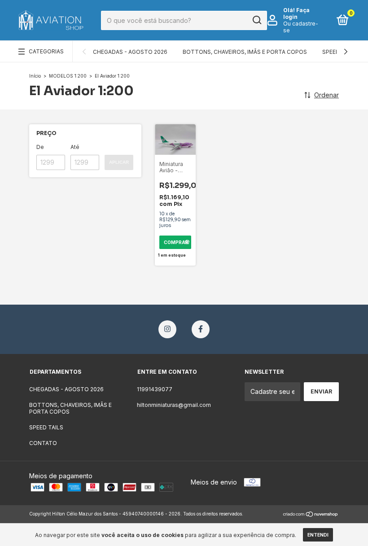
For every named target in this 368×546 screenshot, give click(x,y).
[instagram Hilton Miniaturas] (167, 329)
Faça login (296, 13)
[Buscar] (256, 20)
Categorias (46, 51)
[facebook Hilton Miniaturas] (201, 329)
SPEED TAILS (46, 427)
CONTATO (43, 443)
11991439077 (154, 389)
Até (74, 147)
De (40, 147)
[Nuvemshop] (311, 515)
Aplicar (119, 162)
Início (35, 76)
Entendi (318, 534)
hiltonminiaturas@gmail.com (174, 405)
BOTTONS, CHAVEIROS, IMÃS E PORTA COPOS (245, 51)
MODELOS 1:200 (68, 76)
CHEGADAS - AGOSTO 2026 (130, 51)
